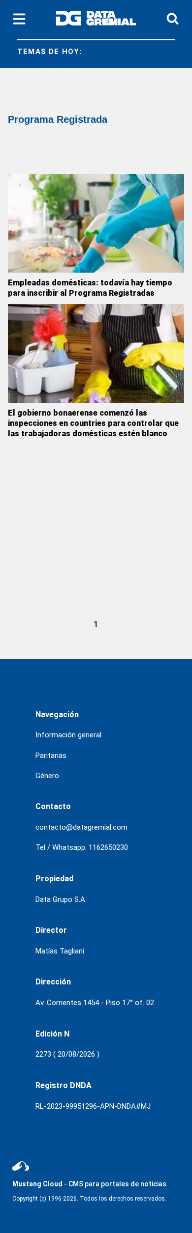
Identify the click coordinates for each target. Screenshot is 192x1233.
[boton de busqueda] (172, 19)
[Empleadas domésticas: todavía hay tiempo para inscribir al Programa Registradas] (96, 223)
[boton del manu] (19, 20)
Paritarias (50, 755)
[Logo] (96, 20)
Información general (68, 734)
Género (47, 775)
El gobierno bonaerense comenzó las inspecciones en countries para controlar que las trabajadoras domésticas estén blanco (93, 423)
